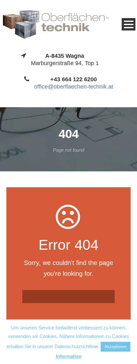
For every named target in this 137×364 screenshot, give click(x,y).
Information (69, 356)
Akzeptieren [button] (115, 346)
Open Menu (128, 24)
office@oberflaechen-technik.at (73, 86)
